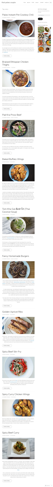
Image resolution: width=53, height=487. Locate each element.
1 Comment (13, 17)
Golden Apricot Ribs (12, 311)
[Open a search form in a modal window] (50, 2)
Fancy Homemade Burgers (15, 256)
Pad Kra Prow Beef (11, 114)
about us (28, 2)
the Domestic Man (10, 237)
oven (21, 336)
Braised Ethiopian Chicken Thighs (15, 63)
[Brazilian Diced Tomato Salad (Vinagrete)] (41, 43)
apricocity (32, 340)
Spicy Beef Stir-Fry (11, 351)
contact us (47, 2)
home (25, 2)
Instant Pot (6, 52)
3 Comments (12, 161)
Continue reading (6, 56)
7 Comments (12, 214)
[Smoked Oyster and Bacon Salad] (41, 30)
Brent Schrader (6, 161)
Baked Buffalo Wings (13, 159)
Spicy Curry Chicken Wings (16, 394)
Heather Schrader (7, 17)
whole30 (41, 2)
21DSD (33, 2)
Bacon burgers (22, 282)
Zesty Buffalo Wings (22, 418)
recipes (36, 2)
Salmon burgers (17, 282)
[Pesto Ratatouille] (47, 30)
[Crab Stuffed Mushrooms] (41, 36)
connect (40, 18)
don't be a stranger (42, 9)
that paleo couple (9, 2)
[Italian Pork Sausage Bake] (47, 36)
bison (18, 469)
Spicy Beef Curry (10, 432)
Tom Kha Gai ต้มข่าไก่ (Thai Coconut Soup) (16, 210)
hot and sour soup (13, 381)
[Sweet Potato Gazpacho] (41, 49)
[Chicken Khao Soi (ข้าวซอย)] (47, 43)
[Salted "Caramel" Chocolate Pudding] (47, 49)
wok (16, 380)
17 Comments (12, 435)
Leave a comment (14, 117)
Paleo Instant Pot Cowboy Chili (18, 14)
